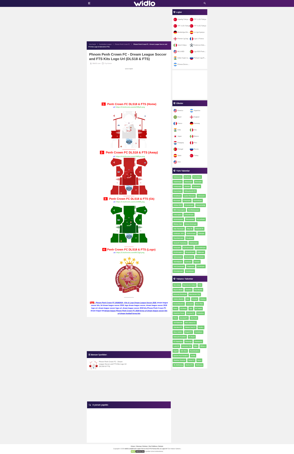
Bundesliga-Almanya (184, 32)
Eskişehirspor (189, 214)
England (196, 117)
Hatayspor (177, 247)
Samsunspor (189, 257)
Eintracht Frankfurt (180, 337)
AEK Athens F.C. (190, 322)
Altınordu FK (199, 229)
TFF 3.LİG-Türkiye (200, 26)
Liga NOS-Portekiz (200, 51)
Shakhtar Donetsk (179, 360)
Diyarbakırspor (178, 238)
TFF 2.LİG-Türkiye (184, 26)
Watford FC (189, 365)
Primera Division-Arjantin (186, 64)
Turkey (196, 155)
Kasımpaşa (196, 186)
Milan (196, 346)
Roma (175, 308)
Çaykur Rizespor (189, 196)
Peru (195, 142)
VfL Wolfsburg (178, 365)
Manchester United (189, 285)
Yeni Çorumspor (179, 266)
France (180, 123)
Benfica (201, 327)
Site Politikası (153, 446)
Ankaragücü (178, 214)
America (180, 110)
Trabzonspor (178, 182)
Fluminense (198, 341)
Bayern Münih (178, 290)
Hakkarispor (193, 243)
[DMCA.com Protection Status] (138, 451)
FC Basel (192, 337)
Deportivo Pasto (179, 313)
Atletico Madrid (178, 299)
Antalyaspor (178, 186)
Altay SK (189, 229)
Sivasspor (198, 182)
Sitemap (138, 446)
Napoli (176, 351)
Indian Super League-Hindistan (188, 58)
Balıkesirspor (191, 233)
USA (179, 162)
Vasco (199, 360)
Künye (133, 446)
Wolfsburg (199, 365)
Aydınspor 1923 (179, 233)
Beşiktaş (187, 177)
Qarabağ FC (184, 318)
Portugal (180, 149)
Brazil (179, 117)
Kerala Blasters (179, 304)
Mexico (196, 136)
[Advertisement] (129, 25)
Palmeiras (200, 313)
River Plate (199, 304)
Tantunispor (200, 257)
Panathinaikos (194, 351)
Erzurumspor (189, 205)
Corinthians (198, 332)
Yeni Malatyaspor (193, 210)
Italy (195, 130)
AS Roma (183, 308)
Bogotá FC (188, 332)
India (179, 130)
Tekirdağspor (178, 262)
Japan (180, 136)
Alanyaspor (188, 182)
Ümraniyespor (178, 271)
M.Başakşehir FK (190, 191)
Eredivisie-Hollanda (200, 45)
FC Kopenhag (178, 341)
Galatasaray (178, 177)
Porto (175, 318)
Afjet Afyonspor (179, 229)
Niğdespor (200, 252)
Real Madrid (198, 290)
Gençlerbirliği (200, 205)
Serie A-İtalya (182, 45)
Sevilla (193, 355)
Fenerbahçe (197, 177)
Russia (196, 149)
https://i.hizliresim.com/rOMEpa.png (130, 156)
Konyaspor (187, 200)
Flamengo (188, 341)
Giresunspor (190, 219)
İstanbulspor (190, 271)
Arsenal (194, 299)
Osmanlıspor (198, 200)
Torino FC (191, 360)
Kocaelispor (201, 219)
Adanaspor (201, 196)
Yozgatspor (190, 266)
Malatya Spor (178, 224)
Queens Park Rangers (181, 355)
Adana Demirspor (191, 224)
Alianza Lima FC (190, 327)
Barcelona (177, 285)
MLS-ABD (181, 51)
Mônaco (203, 346)
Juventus (188, 290)
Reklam (145, 446)
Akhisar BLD (178, 205)
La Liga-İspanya (199, 32)
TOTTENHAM (178, 322)
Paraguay (181, 142)
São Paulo (194, 318)
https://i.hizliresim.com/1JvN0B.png (130, 202)
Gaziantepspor (178, 219)
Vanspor (197, 262)
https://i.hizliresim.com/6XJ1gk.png (130, 252)
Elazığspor (189, 238)
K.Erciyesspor (188, 247)
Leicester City (186, 346)
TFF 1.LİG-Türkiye (200, 19)
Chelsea (203, 299)
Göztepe (187, 186)
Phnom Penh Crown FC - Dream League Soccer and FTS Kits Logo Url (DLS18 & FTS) (112, 364)
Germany (197, 123)
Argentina (197, 110)
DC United (198, 308)
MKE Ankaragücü (179, 210)
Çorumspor (201, 266)
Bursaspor (177, 200)
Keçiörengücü (178, 252)
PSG (199, 285)
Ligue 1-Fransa (199, 38)
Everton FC (190, 313)
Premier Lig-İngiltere (184, 38)
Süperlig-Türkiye (183, 19)
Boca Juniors (178, 332)
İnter (187, 299)
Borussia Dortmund (180, 294)
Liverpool (190, 304)
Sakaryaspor (178, 257)
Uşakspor (188, 262)
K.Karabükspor (201, 247)
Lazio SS (176, 346)
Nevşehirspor (190, 252)
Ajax (190, 308)
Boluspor (201, 233)
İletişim (160, 446)
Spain (179, 155)
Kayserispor (178, 191)
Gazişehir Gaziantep (180, 243)
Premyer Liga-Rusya (200, 58)
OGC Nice (184, 351)
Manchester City (194, 294)
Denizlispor (177, 196)
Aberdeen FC (178, 327)
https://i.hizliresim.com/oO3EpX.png (130, 107)
